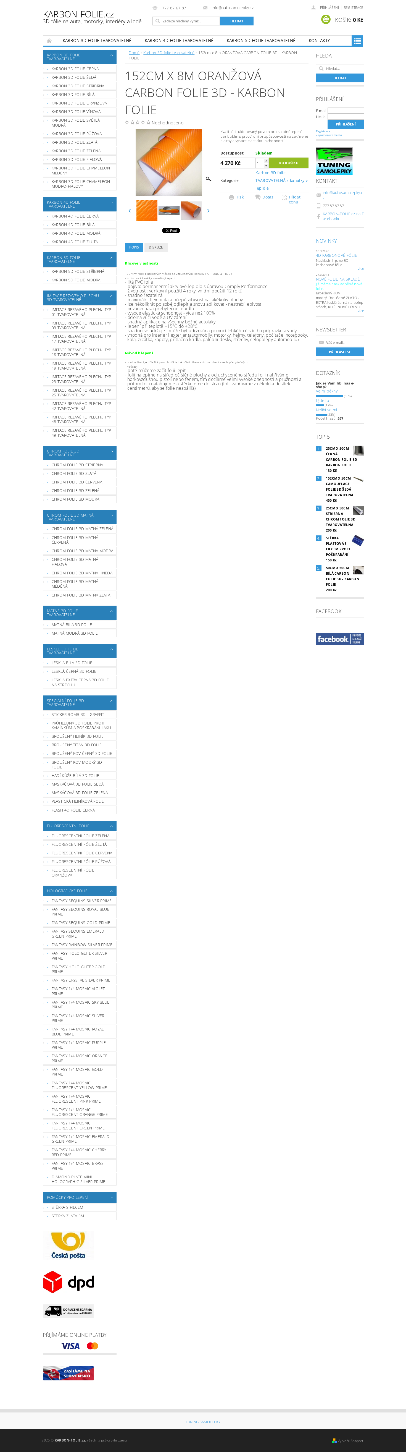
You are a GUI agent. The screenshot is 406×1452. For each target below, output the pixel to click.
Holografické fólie (67, 890)
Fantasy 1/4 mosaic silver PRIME (78, 1018)
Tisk (240, 197)
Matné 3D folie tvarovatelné (62, 612)
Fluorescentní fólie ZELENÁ (80, 835)
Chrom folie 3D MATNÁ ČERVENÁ (75, 540)
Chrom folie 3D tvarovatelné (63, 452)
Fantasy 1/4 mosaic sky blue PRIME (81, 1005)
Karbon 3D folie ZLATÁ (74, 142)
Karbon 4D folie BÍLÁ (73, 224)
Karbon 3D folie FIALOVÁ (77, 159)
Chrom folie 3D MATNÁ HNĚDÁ (82, 572)
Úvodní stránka (49, 40)
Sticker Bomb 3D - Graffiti (79, 714)
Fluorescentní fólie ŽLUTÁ (79, 844)
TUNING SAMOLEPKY (202, 1422)
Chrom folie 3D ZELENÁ (75, 490)
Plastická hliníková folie (78, 801)
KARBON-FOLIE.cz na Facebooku (343, 216)
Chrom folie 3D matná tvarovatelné (70, 517)
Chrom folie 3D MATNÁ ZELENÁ (83, 528)
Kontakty (319, 40)
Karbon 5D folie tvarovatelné (261, 40)
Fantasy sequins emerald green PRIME (78, 933)
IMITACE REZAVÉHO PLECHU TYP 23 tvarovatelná (81, 379)
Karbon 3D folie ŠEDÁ (74, 77)
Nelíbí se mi (326, 409)
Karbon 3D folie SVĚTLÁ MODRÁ (76, 122)
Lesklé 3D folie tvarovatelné (62, 650)
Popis (134, 247)
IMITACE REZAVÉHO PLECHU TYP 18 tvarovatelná (81, 352)
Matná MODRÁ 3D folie (75, 633)
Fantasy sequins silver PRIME (82, 900)
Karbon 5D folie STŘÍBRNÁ (78, 271)
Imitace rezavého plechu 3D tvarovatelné (73, 297)
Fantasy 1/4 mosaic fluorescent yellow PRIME (79, 1085)
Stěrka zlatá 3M (68, 1215)
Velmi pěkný (327, 391)
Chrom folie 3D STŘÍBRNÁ (77, 464)
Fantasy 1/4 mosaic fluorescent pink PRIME (76, 1098)
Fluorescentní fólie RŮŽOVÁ (81, 861)
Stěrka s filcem (67, 1207)
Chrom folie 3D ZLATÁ (74, 473)
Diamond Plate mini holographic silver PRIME (79, 1179)
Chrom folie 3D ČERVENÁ (77, 482)
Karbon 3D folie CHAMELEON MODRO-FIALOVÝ (81, 184)
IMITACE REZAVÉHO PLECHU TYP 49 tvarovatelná (81, 433)
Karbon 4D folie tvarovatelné (179, 40)
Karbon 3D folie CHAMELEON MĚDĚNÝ (81, 170)
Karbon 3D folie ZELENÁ (76, 150)
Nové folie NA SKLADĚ (338, 279)
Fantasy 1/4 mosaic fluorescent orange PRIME (80, 1112)
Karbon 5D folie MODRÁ (76, 279)
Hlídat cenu (294, 200)
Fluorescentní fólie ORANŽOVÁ (73, 872)
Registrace (353, 7)
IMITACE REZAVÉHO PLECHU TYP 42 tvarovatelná (81, 406)
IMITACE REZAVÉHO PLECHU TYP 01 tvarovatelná (81, 312)
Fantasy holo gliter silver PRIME (79, 956)
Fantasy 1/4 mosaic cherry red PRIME (79, 1152)
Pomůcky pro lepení (68, 1197)
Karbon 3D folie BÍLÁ (73, 94)
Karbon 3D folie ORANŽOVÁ (79, 103)
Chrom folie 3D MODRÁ (75, 499)
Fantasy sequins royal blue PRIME (80, 912)
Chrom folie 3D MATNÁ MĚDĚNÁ (75, 584)
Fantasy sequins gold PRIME (81, 922)
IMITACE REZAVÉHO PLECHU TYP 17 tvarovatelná (81, 339)
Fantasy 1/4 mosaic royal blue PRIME (78, 1031)
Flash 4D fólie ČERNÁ (73, 810)
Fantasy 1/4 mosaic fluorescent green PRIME (78, 1125)
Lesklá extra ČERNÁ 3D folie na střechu (80, 682)
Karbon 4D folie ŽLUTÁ (75, 241)
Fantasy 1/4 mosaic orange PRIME (80, 1058)
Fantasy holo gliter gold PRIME (79, 969)
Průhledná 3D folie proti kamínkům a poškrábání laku (81, 725)
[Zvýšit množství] (266, 160)
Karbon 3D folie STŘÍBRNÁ (78, 85)
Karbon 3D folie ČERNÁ (75, 68)
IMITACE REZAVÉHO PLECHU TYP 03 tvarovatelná (81, 325)
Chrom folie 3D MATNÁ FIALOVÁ (75, 562)
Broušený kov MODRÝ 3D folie (77, 765)
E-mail (321, 110)
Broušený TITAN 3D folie (77, 744)
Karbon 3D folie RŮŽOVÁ (77, 133)
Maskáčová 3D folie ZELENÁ (80, 792)
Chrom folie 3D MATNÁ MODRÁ (82, 550)
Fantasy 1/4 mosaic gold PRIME (77, 1072)
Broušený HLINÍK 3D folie (78, 736)
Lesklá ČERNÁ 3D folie (74, 671)
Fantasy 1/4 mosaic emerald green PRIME (80, 1139)
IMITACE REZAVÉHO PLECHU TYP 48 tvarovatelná (81, 419)
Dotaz (267, 197)
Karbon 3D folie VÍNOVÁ (76, 111)
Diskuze (156, 247)
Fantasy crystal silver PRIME (81, 980)
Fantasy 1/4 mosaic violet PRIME (78, 991)
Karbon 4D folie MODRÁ (76, 233)
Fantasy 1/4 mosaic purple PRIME (79, 1045)
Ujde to (322, 400)
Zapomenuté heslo (329, 135)
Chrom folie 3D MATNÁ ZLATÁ (81, 595)
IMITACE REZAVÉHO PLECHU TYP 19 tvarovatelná (81, 365)
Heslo (321, 116)
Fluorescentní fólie (68, 825)
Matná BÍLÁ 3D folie (72, 624)
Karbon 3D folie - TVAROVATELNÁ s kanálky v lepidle (281, 180)
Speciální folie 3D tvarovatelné (65, 702)
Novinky (326, 240)
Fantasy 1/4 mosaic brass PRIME (78, 1166)
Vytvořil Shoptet (350, 1440)
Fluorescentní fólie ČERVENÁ (82, 852)
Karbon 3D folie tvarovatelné (97, 40)
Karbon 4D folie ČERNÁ (75, 216)
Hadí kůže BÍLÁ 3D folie (75, 775)
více (361, 269)
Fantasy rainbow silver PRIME (82, 944)
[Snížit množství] (266, 165)
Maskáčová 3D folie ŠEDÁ (78, 784)
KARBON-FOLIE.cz (93, 16)
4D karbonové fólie (336, 255)
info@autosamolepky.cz (343, 195)
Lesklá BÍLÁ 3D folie (72, 662)
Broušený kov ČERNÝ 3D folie (82, 753)
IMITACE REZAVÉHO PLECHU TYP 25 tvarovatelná (81, 393)
